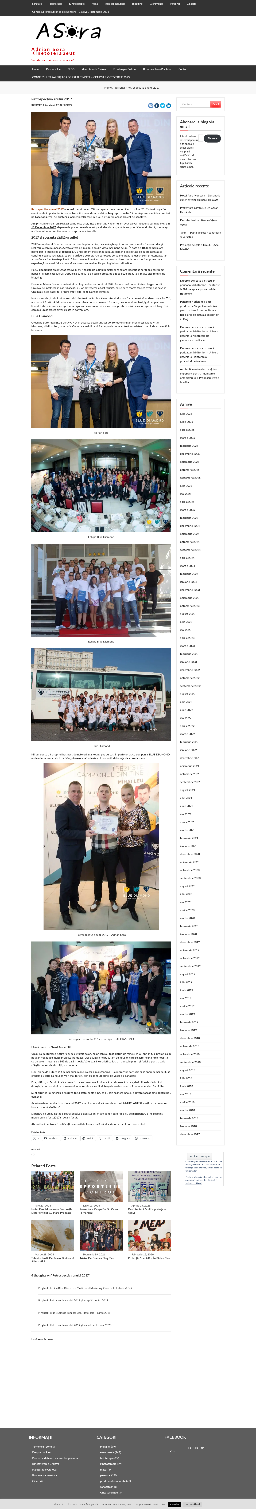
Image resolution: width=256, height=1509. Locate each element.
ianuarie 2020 (188, 934)
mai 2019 (185, 998)
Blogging (137, 4)
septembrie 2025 (190, 477)
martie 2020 (187, 918)
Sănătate (37, 4)
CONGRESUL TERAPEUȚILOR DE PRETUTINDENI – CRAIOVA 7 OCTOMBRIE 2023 (81, 77)
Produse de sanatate (44, 1475)
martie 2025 (187, 510)
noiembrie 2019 (189, 950)
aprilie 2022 (187, 726)
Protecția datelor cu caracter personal (55, 1458)
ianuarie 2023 (188, 662)
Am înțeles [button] (174, 1504)
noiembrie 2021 (189, 766)
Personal (175, 4)
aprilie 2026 (187, 429)
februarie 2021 (189, 838)
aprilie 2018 (187, 1102)
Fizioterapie (55, 4)
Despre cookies (41, 1452)
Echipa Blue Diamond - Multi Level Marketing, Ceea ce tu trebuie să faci (91, 1288)
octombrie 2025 (190, 469)
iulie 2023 (186, 622)
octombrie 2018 (190, 1054)
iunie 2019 (186, 990)
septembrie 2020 (190, 878)
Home (35, 69)
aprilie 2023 (187, 638)
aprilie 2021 (187, 822)
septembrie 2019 (190, 966)
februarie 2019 (189, 1022)
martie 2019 (187, 1014)
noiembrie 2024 (189, 534)
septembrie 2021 (190, 782)
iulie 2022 (186, 702)
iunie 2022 (186, 710)
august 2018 (187, 1070)
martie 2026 (187, 437)
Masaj (95, 4)
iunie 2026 (186, 421)
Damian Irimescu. (99, 291)
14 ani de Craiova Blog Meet (97, 1258)
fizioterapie (107, 1458)
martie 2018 (187, 1110)
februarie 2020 (189, 926)
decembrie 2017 (190, 1134)
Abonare (212, 138)
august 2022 (187, 694)
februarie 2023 (189, 654)
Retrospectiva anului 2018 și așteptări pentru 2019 (79, 1300)
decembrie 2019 (190, 942)
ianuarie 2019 (188, 1030)
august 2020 (187, 886)
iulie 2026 (186, 413)
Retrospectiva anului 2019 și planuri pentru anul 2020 (80, 1325)
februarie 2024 (189, 574)
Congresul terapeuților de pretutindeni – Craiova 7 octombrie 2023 (70, 12)
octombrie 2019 (190, 958)
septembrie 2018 (190, 1062)
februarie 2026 (189, 445)
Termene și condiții (43, 1446)
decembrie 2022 (190, 670)
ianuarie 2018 (188, 1126)
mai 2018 (185, 1094)
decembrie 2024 (190, 526)
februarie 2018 (189, 1118)
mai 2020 (185, 902)
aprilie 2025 (187, 502)
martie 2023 (187, 646)
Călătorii (191, 4)
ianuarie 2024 (188, 582)
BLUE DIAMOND (66, 322)
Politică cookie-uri (193, 1183)
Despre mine (53, 69)
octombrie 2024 (190, 542)
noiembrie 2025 (189, 461)
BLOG (71, 69)
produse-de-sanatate (113, 1481)
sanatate (105, 1487)
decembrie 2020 (190, 854)
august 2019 (187, 974)
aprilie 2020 (187, 910)
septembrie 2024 (190, 550)
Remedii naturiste (115, 4)
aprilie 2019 (187, 1006)
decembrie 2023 (190, 590)
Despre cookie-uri (192, 1504)
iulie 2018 (186, 1078)
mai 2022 (185, 718)
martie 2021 (187, 830)
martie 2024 (187, 566)
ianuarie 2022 (188, 750)
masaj (103, 1469)
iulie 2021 (186, 798)
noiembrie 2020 (189, 862)
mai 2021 (185, 814)
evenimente (107, 1452)
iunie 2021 (186, 806)
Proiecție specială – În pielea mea (149, 1258)
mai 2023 (185, 630)
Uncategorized (109, 1492)
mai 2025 (185, 494)
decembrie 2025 (190, 453)
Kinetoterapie (77, 4)
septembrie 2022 (190, 686)
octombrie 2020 (190, 870)
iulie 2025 (186, 485)
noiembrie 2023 (189, 598)
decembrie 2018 (190, 1038)
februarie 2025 (189, 518)
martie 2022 (187, 734)
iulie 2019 (186, 982)
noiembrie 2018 (189, 1046)
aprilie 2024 (187, 558)
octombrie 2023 (190, 606)
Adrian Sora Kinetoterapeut (53, 51)
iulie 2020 (186, 894)
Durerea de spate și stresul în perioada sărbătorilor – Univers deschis (199, 331)
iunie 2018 (186, 1086)
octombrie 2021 (190, 774)
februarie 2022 (189, 742)
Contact (183, 69)
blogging (105, 1446)
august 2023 (187, 614)
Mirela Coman (51, 284)
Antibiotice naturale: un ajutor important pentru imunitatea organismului (198, 373)
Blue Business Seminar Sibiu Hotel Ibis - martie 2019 (80, 1313)
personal (105, 1475)
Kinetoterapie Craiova (94, 69)
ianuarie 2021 (188, 846)
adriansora (66, 105)
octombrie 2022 (190, 678)
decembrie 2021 (190, 758)
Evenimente (156, 4)
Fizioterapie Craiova (124, 69)
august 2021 (187, 790)
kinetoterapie (108, 1464)
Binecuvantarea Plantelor (157, 69)
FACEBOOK (175, 1437)
